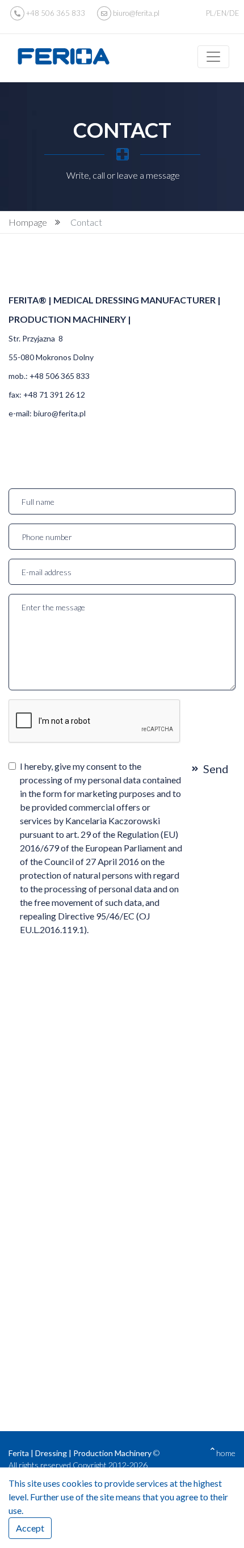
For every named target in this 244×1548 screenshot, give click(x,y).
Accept (30, 1527)
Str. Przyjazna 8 (36, 338)
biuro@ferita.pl (135, 13)
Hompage (28, 222)
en (221, 13)
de (234, 13)
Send (216, 768)
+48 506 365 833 (55, 13)
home (225, 1453)
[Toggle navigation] (213, 56)
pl (210, 13)
